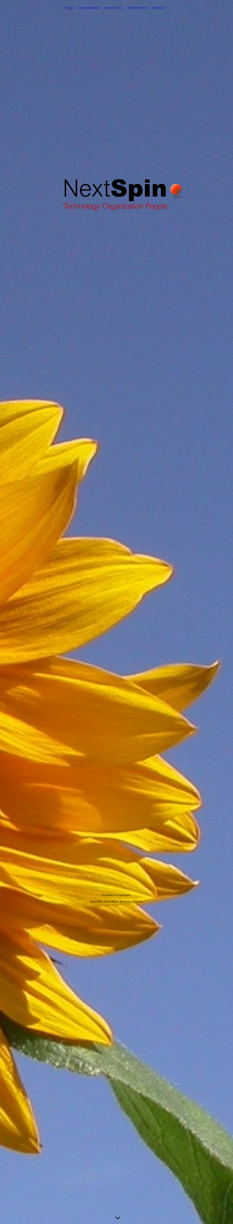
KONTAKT (158, 7)
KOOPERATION (137, 7)
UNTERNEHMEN (88, 7)
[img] (116, 612)
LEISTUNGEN (112, 7)
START (69, 7)
